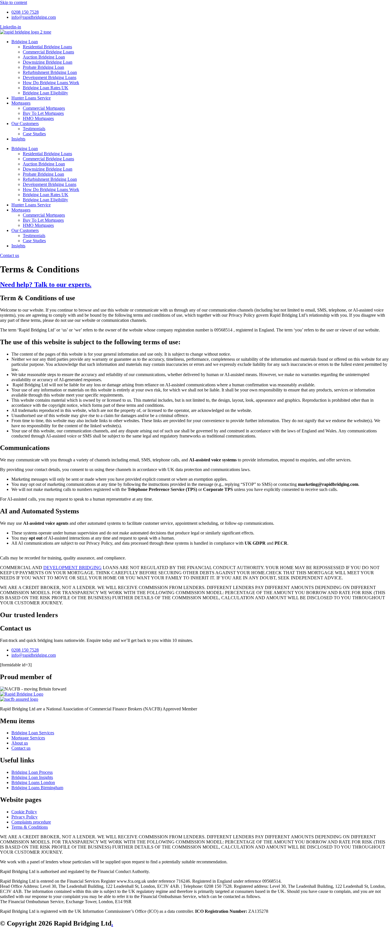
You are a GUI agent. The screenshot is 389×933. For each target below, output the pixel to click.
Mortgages (20, 103)
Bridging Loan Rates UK (45, 87)
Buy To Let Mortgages (43, 113)
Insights (18, 138)
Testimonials (34, 128)
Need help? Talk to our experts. (45, 284)
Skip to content (13, 2)
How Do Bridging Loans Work (51, 82)
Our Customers (25, 123)
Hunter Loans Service (31, 98)
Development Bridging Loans (49, 77)
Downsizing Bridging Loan (47, 62)
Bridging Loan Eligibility (45, 92)
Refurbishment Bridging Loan (50, 72)
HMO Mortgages (38, 118)
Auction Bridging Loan (44, 57)
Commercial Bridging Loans (48, 51)
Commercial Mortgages (44, 108)
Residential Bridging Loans (47, 46)
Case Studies (34, 133)
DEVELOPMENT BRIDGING (72, 567)
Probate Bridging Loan (43, 67)
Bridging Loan (24, 41)
